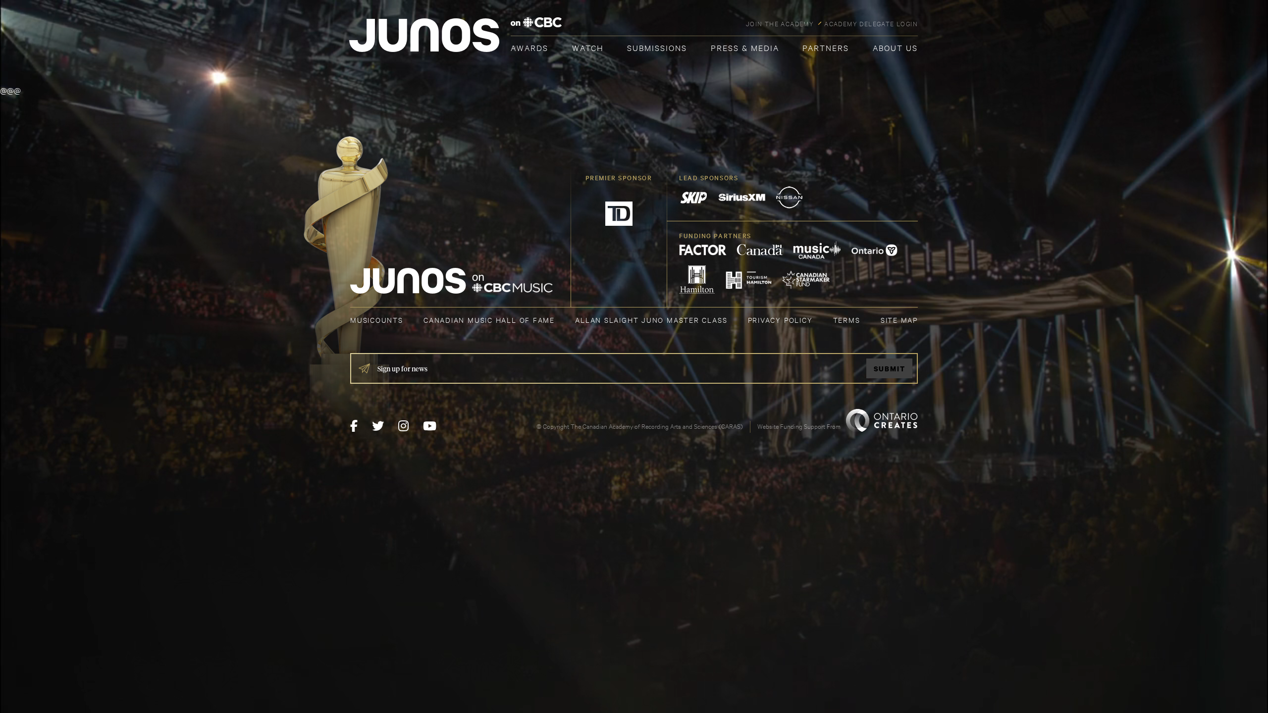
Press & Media (745, 47)
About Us (895, 47)
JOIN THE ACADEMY (780, 23)
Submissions (657, 47)
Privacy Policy (780, 319)
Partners (825, 47)
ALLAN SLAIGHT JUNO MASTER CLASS (651, 319)
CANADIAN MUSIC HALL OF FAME (489, 319)
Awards (529, 47)
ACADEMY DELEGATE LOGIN (871, 23)
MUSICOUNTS (376, 319)
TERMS (846, 319)
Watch (588, 47)
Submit (889, 368)
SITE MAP (899, 319)
